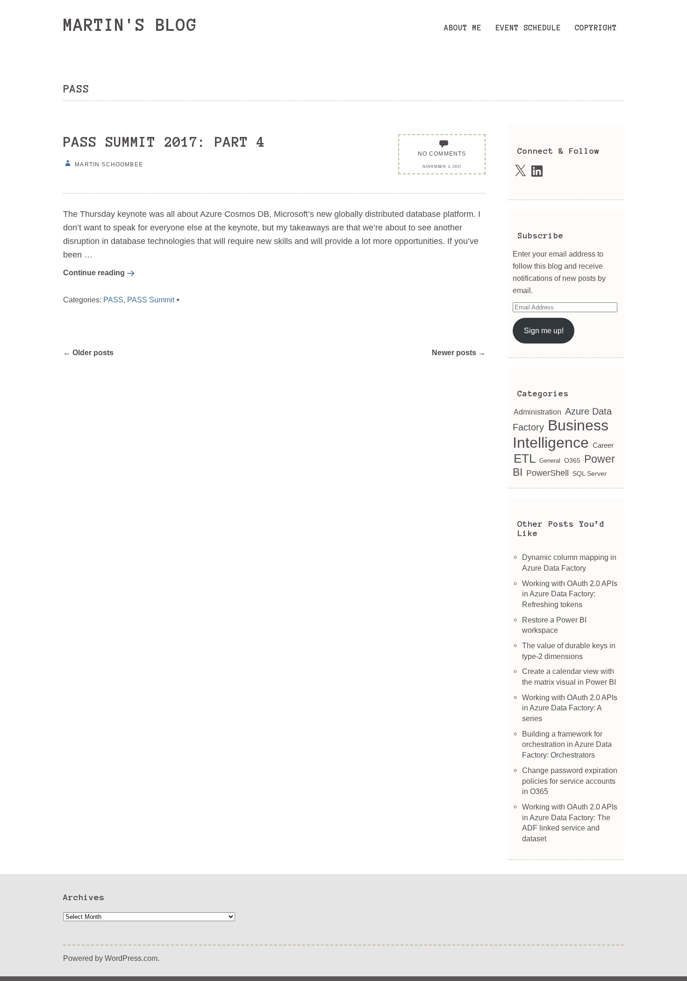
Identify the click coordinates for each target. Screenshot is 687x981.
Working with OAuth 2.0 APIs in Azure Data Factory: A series (569, 708)
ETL (525, 458)
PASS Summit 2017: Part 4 (164, 142)
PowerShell (547, 473)
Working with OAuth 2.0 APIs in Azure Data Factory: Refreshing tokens (569, 594)
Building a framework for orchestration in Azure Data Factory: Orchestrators (567, 744)
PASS (113, 299)
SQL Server (589, 473)
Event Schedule (528, 27)
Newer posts (459, 352)
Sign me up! (544, 330)
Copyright (596, 27)
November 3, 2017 (441, 167)
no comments (442, 153)
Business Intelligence (560, 434)
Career (603, 445)
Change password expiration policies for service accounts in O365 (569, 780)
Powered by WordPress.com (110, 958)
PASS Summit (150, 299)
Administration (537, 412)
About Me (462, 27)
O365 (572, 460)
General (549, 460)
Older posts (88, 352)
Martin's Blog (130, 25)
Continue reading (94, 272)
